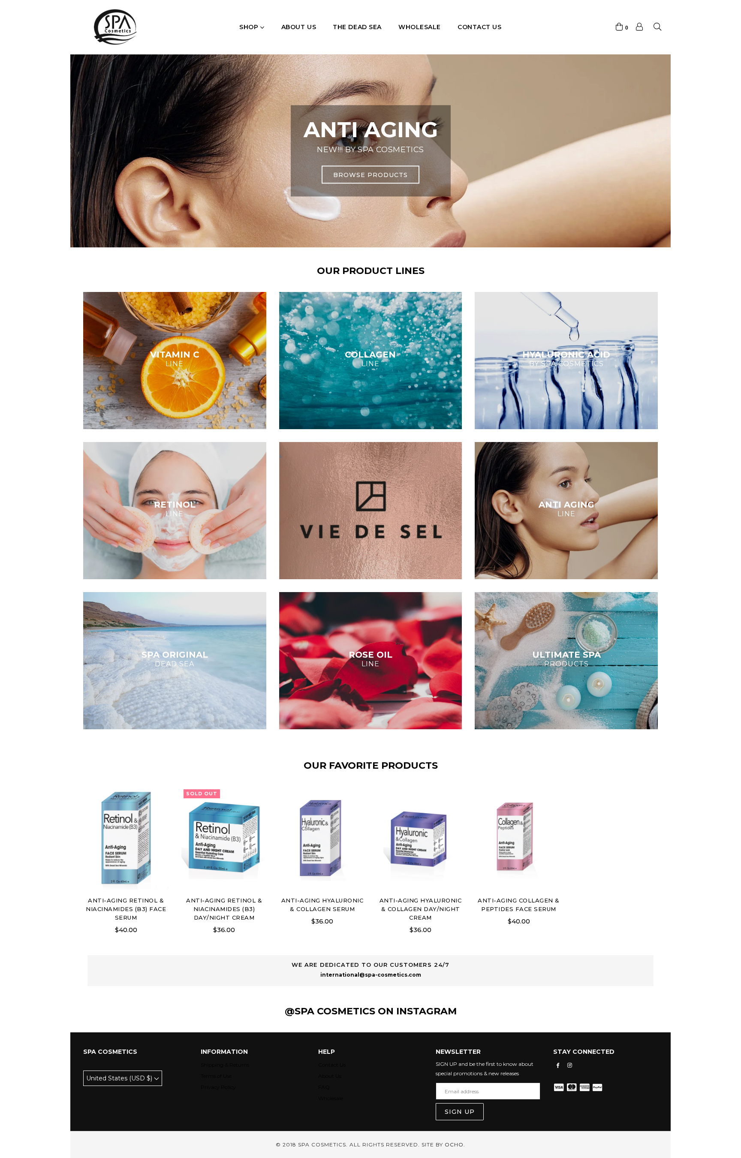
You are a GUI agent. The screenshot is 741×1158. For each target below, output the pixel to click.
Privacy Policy (218, 1087)
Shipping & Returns (225, 1065)
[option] (370, 150)
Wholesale (419, 27)
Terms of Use (216, 1076)
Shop (249, 27)
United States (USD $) (120, 1078)
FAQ (324, 1087)
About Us (329, 1076)
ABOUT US (298, 27)
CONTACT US (480, 27)
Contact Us (332, 1065)
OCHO (454, 1144)
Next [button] (647, 142)
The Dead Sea (357, 27)
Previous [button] (94, 142)
